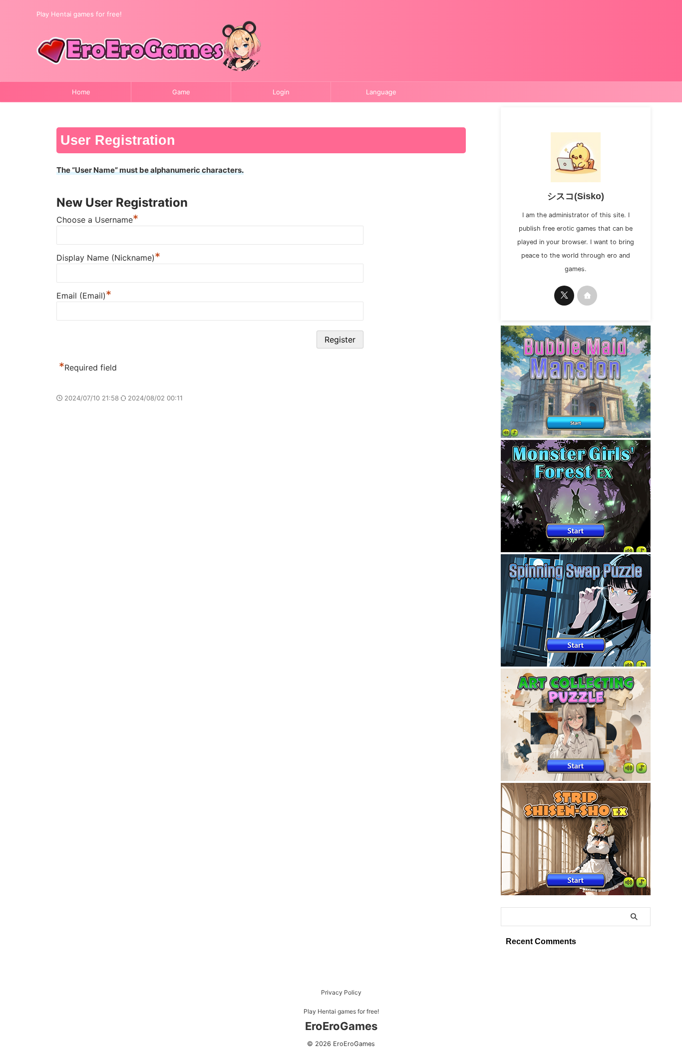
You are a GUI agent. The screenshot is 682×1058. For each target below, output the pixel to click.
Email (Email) (83, 296)
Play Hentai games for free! (341, 1011)
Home (81, 92)
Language (381, 92)
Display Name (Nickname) (108, 258)
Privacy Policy (341, 992)
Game (181, 92)
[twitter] (564, 296)
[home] (587, 296)
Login (281, 92)
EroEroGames (341, 1026)
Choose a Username (97, 220)
